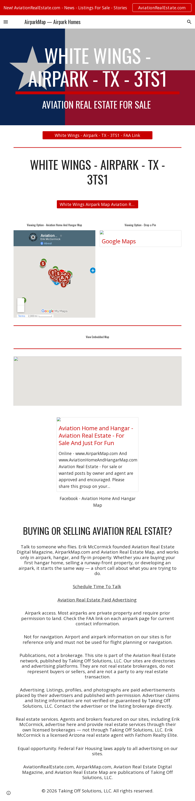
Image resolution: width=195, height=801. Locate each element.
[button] (5, 21)
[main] (97, 77)
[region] (97, 7)
